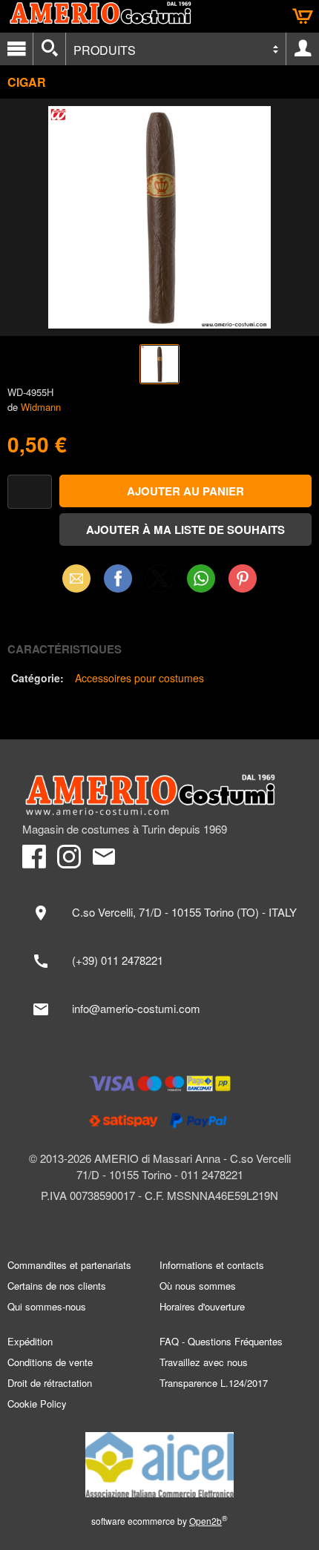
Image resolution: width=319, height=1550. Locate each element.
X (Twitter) (159, 583)
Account (302, 49)
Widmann (41, 407)
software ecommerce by (159, 1520)
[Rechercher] (49, 49)
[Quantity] (29, 492)
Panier (302, 16)
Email (77, 578)
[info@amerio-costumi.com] (159, 1009)
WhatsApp (201, 578)
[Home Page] (159, 795)
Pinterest (242, 578)
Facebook (118, 578)
